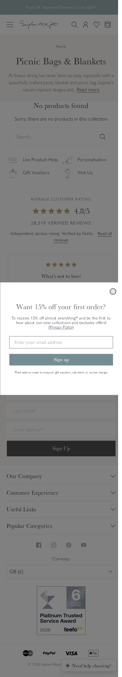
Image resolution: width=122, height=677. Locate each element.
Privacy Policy (61, 327)
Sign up (61, 359)
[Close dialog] (113, 291)
